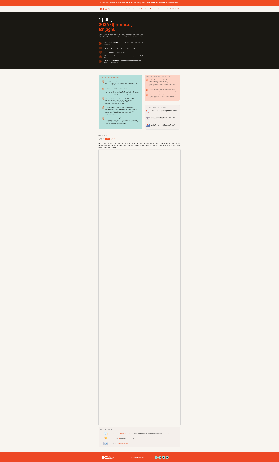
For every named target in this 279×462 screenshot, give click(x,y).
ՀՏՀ (119, 438)
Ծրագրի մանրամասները (126, 433)
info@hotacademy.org (123, 443)
